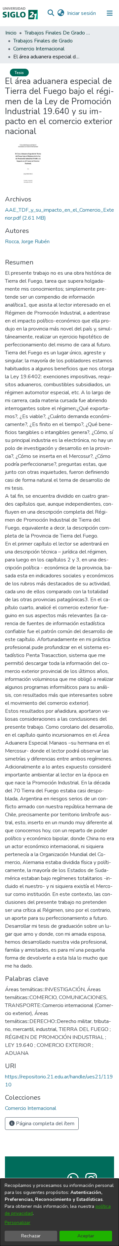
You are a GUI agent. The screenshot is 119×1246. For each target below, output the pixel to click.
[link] (30, 1108)
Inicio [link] (11, 33)
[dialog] (59, 1212)
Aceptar (85, 1236)
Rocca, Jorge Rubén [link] (27, 241)
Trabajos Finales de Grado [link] (43, 40)
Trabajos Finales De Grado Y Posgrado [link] (57, 33)
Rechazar (31, 1236)
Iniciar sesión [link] (82, 13)
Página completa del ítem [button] (44, 1123)
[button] (51, 13)
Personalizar (17, 1222)
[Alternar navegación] (109, 13)
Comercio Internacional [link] (38, 48)
